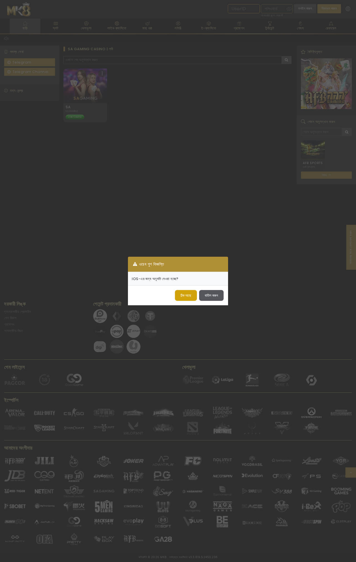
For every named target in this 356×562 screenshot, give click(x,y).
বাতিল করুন (211, 295)
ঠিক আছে (186, 295)
